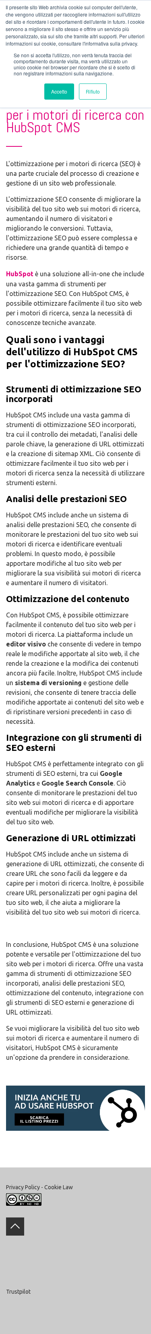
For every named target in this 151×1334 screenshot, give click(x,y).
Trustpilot (18, 1291)
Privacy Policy (23, 1187)
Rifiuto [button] (93, 91)
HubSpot (19, 273)
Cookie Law (58, 1187)
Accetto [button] (59, 91)
